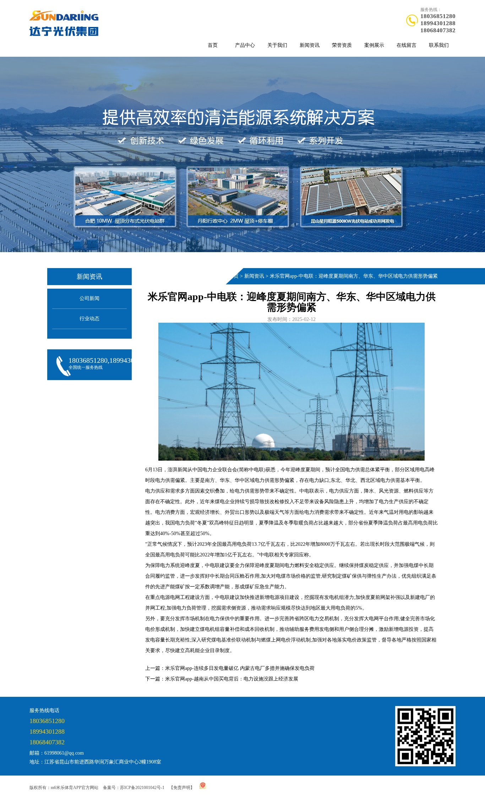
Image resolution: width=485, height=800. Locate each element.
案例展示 (374, 45)
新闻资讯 (310, 45)
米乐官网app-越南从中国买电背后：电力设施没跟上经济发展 (231, 679)
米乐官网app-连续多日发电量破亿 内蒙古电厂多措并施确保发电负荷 (240, 668)
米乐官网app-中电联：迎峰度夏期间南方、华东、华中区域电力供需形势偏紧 (354, 276)
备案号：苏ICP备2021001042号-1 (133, 787)
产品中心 (245, 45)
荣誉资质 (342, 45)
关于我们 (277, 45)
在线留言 (406, 45)
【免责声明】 (182, 787)
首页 (213, 45)
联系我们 (439, 45)
